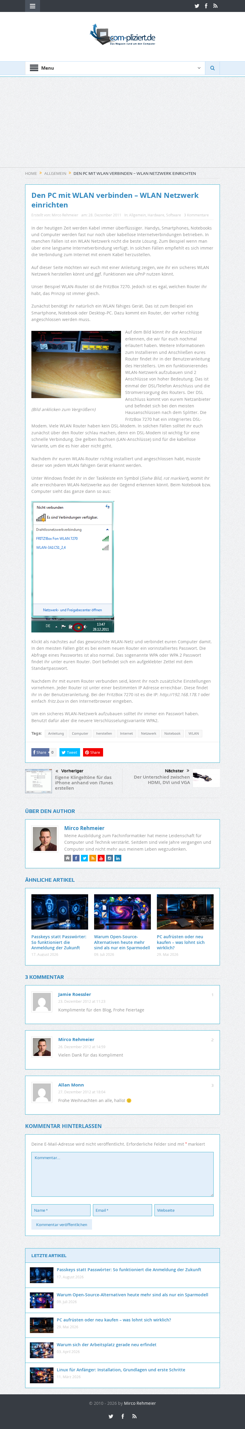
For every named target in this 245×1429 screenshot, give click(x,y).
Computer (80, 733)
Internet (126, 733)
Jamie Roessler (74, 994)
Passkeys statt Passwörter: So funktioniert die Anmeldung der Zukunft (58, 942)
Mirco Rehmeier (65, 215)
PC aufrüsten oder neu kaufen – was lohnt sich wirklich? (181, 942)
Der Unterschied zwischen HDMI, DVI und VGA (162, 779)
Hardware (156, 215)
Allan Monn (71, 1085)
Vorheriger (72, 771)
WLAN (194, 733)
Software (173, 215)
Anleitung (56, 733)
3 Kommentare (196, 215)
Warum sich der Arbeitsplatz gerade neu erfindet (107, 1344)
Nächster (174, 771)
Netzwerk (148, 733)
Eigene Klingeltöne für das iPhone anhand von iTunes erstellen (84, 782)
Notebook (172, 733)
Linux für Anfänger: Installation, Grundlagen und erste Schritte (121, 1370)
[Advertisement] (122, 125)
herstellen (104, 733)
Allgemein (137, 215)
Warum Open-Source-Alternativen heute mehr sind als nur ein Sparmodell (122, 942)
